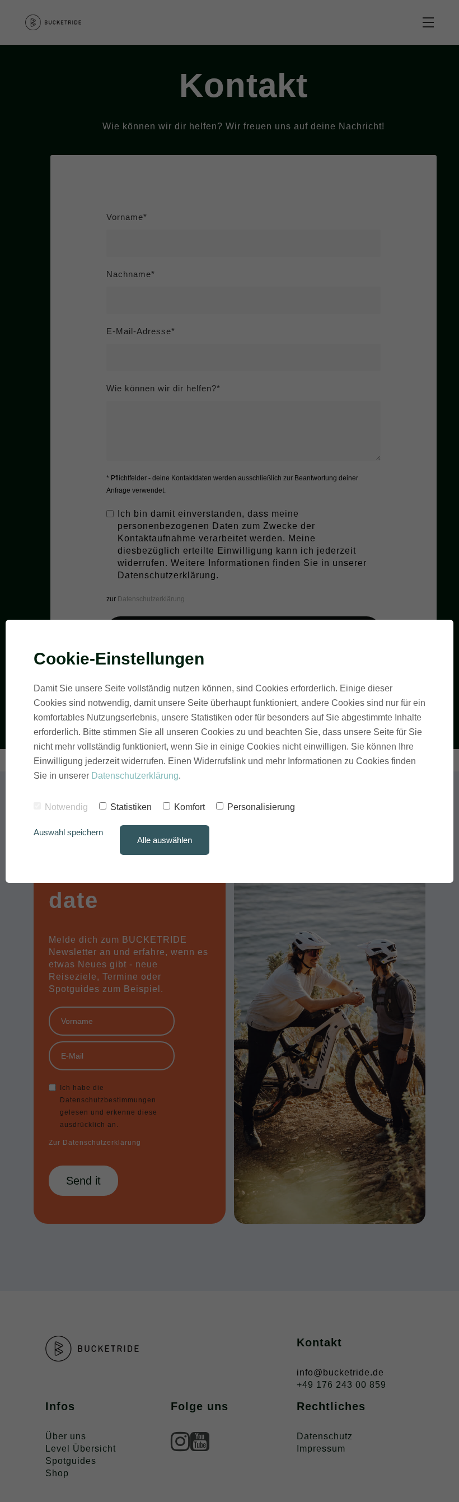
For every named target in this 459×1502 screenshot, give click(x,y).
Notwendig (66, 807)
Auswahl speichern (68, 832)
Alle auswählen (164, 840)
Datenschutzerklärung (135, 775)
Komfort (189, 807)
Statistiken (131, 807)
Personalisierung (261, 807)
